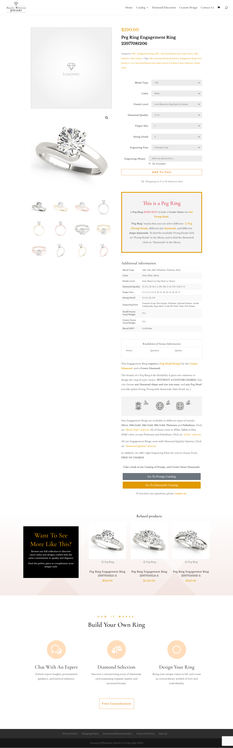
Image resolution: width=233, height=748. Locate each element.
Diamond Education (164, 7)
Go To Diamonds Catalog (161, 485)
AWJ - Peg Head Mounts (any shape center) (174, 54)
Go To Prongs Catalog (161, 476)
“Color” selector (192, 434)
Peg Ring (173, 63)
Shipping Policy (90, 733)
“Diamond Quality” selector (140, 446)
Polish (181, 63)
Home (129, 7)
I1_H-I (132, 63)
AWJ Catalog (136, 58)
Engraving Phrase (134, 159)
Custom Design (188, 7)
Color (145, 93)
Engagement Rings (188, 58)
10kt (151, 58)
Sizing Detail (140, 137)
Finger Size (141, 126)
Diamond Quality (138, 115)
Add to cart (162, 172)
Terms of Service (145, 733)
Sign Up (163, 733)
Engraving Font (139, 147)
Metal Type (141, 83)
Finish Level (141, 104)
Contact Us (207, 7)
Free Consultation (116, 703)
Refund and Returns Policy (117, 733)
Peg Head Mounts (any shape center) (152, 63)
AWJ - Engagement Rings (143, 54)
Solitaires (189, 63)
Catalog (140, 7)
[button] (107, 118)
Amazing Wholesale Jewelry (166, 58)
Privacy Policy (70, 733)
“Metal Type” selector (137, 429)
